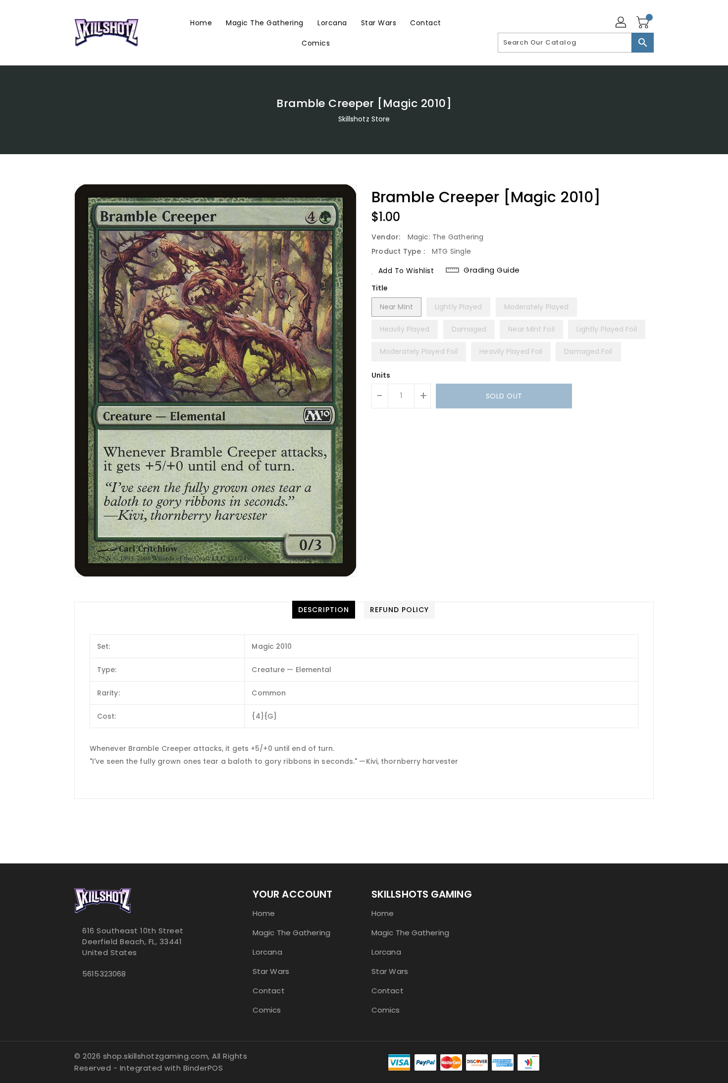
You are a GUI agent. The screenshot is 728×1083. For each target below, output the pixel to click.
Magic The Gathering (291, 932)
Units (381, 375)
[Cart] (644, 23)
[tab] (323, 610)
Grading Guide (492, 270)
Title (379, 288)
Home (264, 913)
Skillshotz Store (364, 119)
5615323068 (104, 974)
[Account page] (621, 23)
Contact (269, 990)
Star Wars (271, 971)
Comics (267, 1010)
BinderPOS (203, 1068)
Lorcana (267, 952)
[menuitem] (201, 22)
